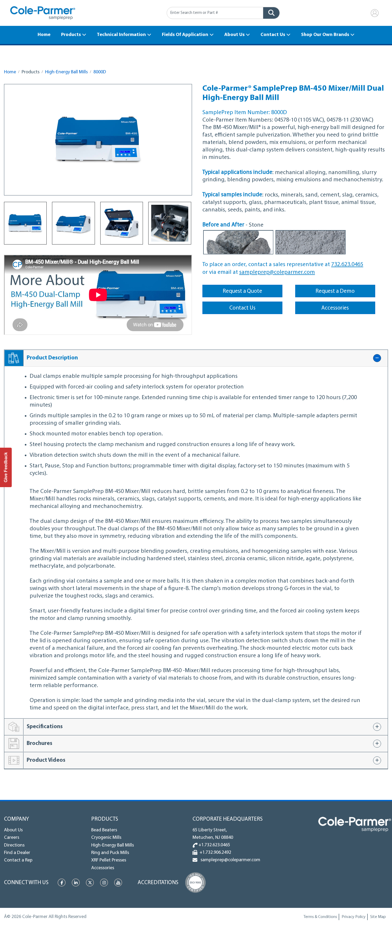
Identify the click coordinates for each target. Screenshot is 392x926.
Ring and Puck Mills (110, 853)
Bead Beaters (104, 830)
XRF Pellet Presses (108, 860)
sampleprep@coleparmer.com (277, 272)
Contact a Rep (18, 860)
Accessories (335, 308)
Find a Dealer (17, 853)
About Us (234, 35)
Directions (14, 845)
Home (44, 35)
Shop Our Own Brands (325, 35)
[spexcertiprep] (354, 824)
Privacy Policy (354, 917)
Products (71, 35)
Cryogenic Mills (106, 837)
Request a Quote (242, 291)
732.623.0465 (347, 265)
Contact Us (273, 35)
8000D (99, 72)
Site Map (378, 917)
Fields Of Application (185, 35)
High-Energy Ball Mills (66, 72)
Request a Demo (335, 291)
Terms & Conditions (320, 917)
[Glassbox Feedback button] (6, 467)
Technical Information (121, 35)
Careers (11, 837)
